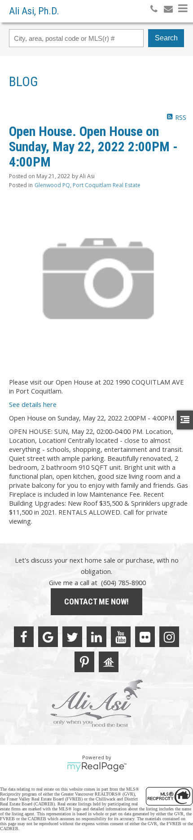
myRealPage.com (96, 767)
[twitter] (72, 636)
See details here (33, 404)
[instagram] (169, 636)
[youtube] (121, 636)
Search (166, 38)
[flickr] (145, 636)
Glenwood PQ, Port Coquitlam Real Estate (87, 185)
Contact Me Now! (96, 601)
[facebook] (24, 636)
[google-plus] (48, 636)
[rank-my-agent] (108, 662)
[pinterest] (84, 662)
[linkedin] (96, 636)
